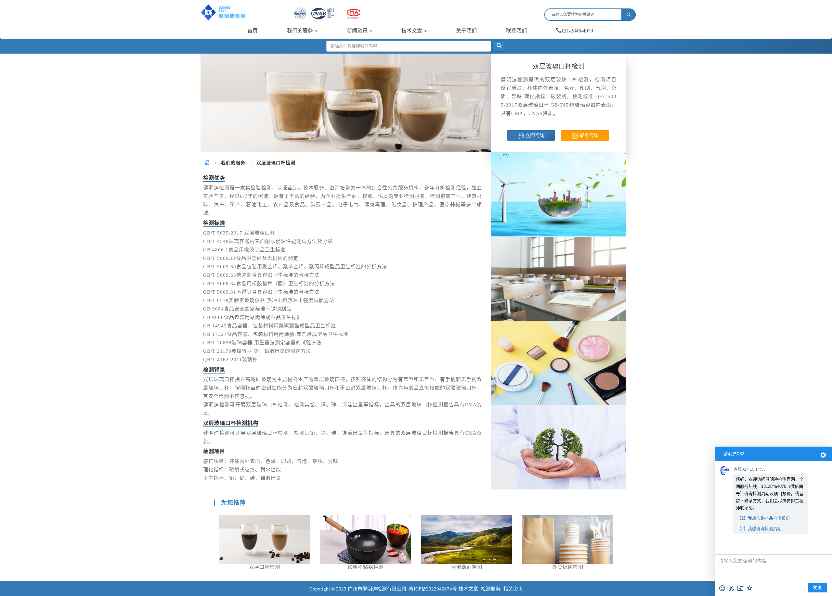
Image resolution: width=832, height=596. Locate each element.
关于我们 (466, 30)
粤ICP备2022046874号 (433, 588)
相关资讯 (513, 588)
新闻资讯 (358, 30)
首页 (252, 30)
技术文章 (412, 30)
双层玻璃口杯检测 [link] (275, 162)
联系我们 (516, 30)
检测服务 (490, 588)
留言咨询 (588, 135)
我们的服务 (300, 30)
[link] (207, 162)
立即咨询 (534, 135)
